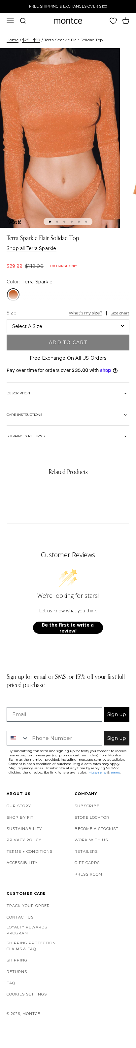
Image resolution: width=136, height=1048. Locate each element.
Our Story (19, 806)
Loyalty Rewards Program (27, 930)
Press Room (88, 874)
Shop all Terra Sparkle (31, 248)
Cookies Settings (27, 994)
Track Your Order (28, 905)
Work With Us (91, 840)
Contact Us (20, 917)
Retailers (86, 851)
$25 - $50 (31, 39)
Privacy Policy (24, 840)
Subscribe (87, 806)
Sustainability (24, 828)
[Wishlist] (113, 21)
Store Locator (92, 817)
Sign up (116, 714)
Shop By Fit (20, 817)
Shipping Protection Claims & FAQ (31, 946)
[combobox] (18, 738)
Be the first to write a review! (68, 628)
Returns (17, 971)
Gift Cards (87, 862)
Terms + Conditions (29, 851)
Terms (115, 772)
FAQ (11, 983)
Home (12, 39)
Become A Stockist (97, 828)
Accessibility (22, 862)
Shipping (17, 960)
